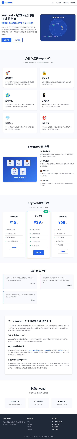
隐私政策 (50, 437)
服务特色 (58, 2)
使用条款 (44, 437)
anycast (31, 437)
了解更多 (17, 40)
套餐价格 (65, 2)
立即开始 (6, 40)
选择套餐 (14, 247)
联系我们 (73, 2)
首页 (52, 2)
